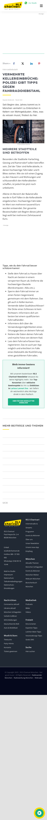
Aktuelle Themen (32, 563)
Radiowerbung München (23, 678)
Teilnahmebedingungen (13, 581)
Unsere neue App (32, 547)
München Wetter (32, 575)
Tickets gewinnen (10, 651)
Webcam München (33, 578)
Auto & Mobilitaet (11, 628)
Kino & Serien (31, 624)
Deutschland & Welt (11, 624)
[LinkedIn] (31, 63)
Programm (30, 531)
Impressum (8, 574)
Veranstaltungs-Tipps (34, 635)
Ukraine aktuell (10, 608)
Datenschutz (9, 578)
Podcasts (29, 604)
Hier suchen (30, 651)
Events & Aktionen (33, 535)
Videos (28, 612)
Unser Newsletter (32, 543)
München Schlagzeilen (34, 567)
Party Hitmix (9, 643)
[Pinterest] (39, 63)
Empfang (29, 551)
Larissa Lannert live (19, 388)
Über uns (29, 539)
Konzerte (7, 647)
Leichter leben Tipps (33, 632)
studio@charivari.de (11, 551)
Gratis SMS (30, 639)
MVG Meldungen (10, 620)
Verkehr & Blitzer (10, 616)
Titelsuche (8, 639)
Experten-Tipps (31, 628)
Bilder (28, 608)
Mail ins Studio (9, 571)
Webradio (38, 678)
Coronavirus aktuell (11, 604)
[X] (22, 63)
